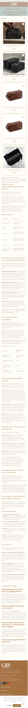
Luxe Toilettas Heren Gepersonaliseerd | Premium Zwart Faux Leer (14, 45)
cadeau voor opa (14, 306)
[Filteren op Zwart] (14, 95)
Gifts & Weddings (9, 9)
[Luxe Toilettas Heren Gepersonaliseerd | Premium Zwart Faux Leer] (14, 33)
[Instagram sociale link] (7, 683)
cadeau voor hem (10, 312)
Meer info (9, 705)
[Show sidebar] (4, 18)
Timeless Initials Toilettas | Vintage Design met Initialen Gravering (14, 107)
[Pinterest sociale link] (9, 683)
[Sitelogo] (14, 4)
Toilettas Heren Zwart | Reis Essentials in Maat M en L (14, 76)
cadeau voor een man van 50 (13, 289)
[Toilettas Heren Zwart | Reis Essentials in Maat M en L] (14, 64)
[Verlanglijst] (23, 24)
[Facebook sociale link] (2, 683)
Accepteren (17, 705)
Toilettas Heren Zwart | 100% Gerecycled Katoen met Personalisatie (14, 170)
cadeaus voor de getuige (9, 279)
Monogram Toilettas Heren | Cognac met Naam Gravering (14, 139)
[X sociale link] (4, 683)
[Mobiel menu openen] (1, 4)
